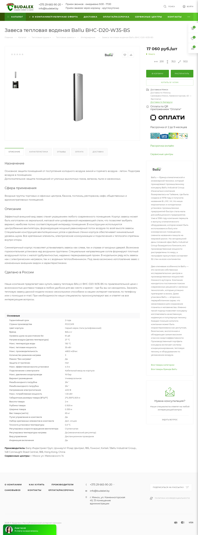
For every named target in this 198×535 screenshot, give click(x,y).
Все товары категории (162, 365)
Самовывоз (13, 490)
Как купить (36, 484)
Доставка (98, 152)
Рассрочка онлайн (162, 145)
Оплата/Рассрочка (61, 490)
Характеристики (38, 152)
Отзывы (61, 152)
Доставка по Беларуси (161, 102)
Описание (14, 152)
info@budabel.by (48, 8)
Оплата (79, 152)
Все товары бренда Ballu (164, 369)
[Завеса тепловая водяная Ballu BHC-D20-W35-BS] (77, 97)
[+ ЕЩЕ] (189, 17)
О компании (13, 484)
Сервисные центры (161, 154)
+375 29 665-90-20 (50, 4)
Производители (62, 484)
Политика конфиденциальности (172, 498)
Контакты (34, 490)
